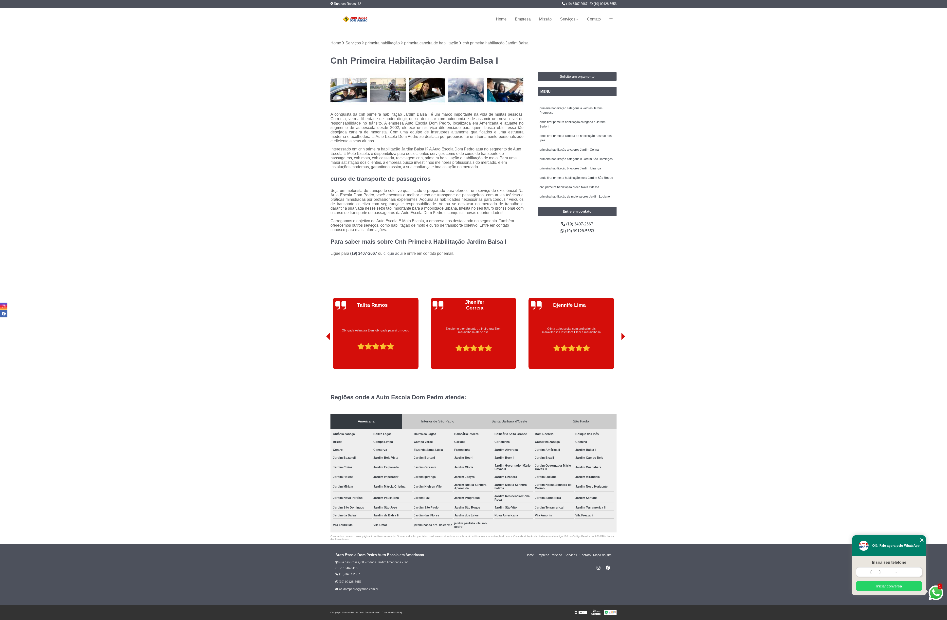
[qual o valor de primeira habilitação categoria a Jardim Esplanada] (388, 90)
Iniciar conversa (889, 586)
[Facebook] (608, 567)
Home (501, 19)
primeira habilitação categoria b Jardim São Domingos (576, 159)
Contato (594, 19)
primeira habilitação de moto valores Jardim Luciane (575, 196)
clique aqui (393, 253)
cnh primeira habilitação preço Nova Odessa (569, 187)
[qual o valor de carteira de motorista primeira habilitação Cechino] (427, 90)
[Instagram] (598, 567)
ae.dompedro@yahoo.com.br (358, 589)
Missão (545, 19)
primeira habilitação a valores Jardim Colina (569, 149)
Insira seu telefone (889, 562)
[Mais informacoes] (611, 19)
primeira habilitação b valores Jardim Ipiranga (570, 168)
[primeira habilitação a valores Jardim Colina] (348, 90)
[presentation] (321, 355)
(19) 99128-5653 (605, 4)
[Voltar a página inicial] (355, 19)
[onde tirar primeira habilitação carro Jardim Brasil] (505, 90)
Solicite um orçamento (577, 76)
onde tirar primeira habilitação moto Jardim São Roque (576, 178)
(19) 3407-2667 (576, 4)
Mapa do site (602, 555)
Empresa (523, 19)
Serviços (567, 19)
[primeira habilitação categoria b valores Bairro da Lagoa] (466, 90)
